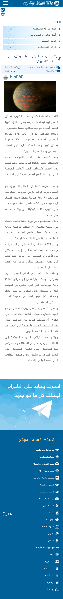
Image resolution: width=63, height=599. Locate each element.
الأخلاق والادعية (47, 485)
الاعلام (51, 540)
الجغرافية (50, 519)
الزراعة (52, 554)
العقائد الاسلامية (47, 457)
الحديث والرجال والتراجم (44, 478)
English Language (45, 547)
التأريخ (52, 512)
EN (3, 10)
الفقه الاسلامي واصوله (44, 464)
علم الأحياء (50, 575)
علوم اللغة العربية (47, 499)
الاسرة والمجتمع (47, 492)
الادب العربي (49, 506)
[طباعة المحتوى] (5, 77)
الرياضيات (50, 582)
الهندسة (51, 589)
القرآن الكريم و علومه (45, 450)
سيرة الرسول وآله (47, 471)
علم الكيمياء (49, 568)
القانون (51, 533)
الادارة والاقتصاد (47, 526)
